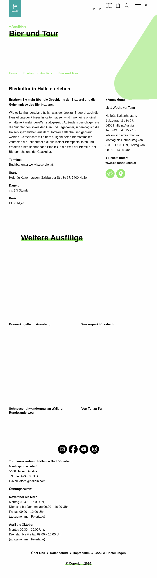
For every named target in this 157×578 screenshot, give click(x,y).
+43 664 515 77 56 (124, 130)
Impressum (81, 553)
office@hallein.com (32, 481)
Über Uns (38, 553)
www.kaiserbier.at (41, 164)
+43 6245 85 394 (26, 476)
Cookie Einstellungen (110, 553)
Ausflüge (46, 73)
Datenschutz (59, 553)
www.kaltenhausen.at (120, 162)
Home (13, 73)
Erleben (28, 73)
